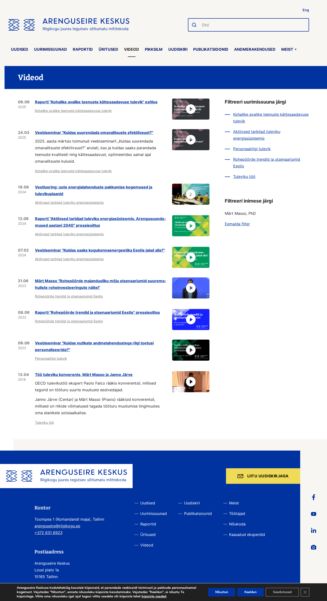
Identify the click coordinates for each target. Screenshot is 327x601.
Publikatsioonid (210, 49)
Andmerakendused (255, 49)
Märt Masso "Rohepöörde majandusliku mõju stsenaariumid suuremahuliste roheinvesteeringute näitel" (100, 284)
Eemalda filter (237, 223)
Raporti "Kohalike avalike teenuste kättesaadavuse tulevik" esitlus (96, 101)
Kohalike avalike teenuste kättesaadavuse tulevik (73, 111)
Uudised (19, 49)
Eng (306, 10)
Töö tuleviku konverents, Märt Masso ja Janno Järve (84, 374)
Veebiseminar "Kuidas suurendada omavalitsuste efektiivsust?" (94, 132)
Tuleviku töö (44, 422)
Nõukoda (237, 524)
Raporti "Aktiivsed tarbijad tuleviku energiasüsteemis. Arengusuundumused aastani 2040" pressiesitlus (100, 222)
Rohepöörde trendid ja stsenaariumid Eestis (69, 296)
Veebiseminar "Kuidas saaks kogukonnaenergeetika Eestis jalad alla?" (100, 250)
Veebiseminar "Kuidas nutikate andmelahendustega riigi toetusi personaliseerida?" (94, 346)
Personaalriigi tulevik (51, 358)
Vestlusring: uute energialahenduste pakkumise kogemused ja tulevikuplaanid (93, 190)
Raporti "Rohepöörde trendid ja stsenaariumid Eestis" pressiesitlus (97, 312)
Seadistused (282, 592)
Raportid (83, 49)
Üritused (108, 49)
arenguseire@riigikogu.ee (57, 526)
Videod (131, 49)
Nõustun (221, 592)
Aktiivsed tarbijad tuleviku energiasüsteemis (69, 202)
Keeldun (250, 592)
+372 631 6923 (48, 532)
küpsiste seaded (153, 596)
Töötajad (237, 513)
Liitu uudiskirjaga (268, 476)
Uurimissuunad (50, 49)
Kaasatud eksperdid (247, 534)
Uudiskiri (177, 49)
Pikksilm (154, 49)
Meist (287, 49)
